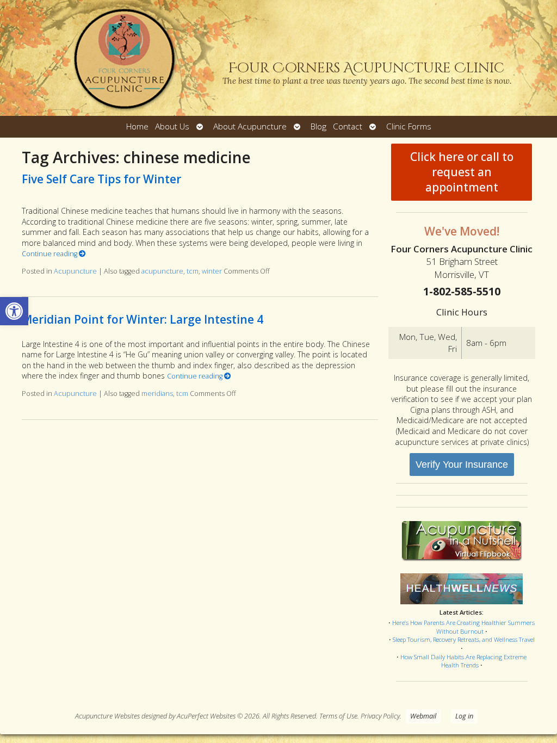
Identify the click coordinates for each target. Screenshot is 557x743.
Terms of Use (338, 716)
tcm (193, 271)
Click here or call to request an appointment (461, 172)
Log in (464, 716)
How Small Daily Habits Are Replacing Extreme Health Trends (463, 661)
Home (137, 126)
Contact (347, 126)
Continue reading (50, 253)
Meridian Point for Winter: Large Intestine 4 (142, 319)
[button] (14, 311)
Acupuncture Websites (107, 716)
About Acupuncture (250, 126)
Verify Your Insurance (462, 464)
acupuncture (162, 271)
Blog (318, 126)
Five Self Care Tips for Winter (101, 179)
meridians (157, 393)
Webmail (423, 716)
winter (212, 271)
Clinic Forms (408, 126)
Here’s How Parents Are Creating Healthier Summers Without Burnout (463, 626)
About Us (172, 126)
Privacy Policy (380, 716)
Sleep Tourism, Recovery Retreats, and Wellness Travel (464, 639)
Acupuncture (75, 271)
